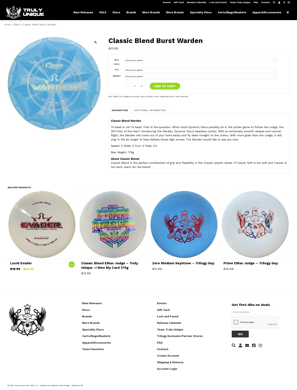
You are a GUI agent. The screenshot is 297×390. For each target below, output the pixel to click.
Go (240, 334)
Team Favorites (181, 97)
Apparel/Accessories (96, 342)
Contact (265, 2)
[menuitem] (166, 2)
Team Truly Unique (240, 2)
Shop (8, 24)
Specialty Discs (93, 329)
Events (167, 2)
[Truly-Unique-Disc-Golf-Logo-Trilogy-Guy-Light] (28, 12)
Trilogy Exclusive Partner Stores (180, 336)
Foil (117, 70)
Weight (117, 76)
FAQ (256, 2)
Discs (17, 24)
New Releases (92, 303)
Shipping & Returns (170, 362)
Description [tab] (120, 110)
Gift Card (179, 2)
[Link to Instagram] (288, 2)
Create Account (168, 355)
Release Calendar (196, 2)
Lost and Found (218, 2)
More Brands (91, 322)
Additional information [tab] (150, 110)
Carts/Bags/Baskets (96, 336)
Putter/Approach (167, 97)
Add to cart (165, 86)
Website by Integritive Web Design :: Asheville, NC (61, 386)
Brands (136, 97)
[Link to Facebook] (284, 2)
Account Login (167, 368)
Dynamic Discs (152, 97)
